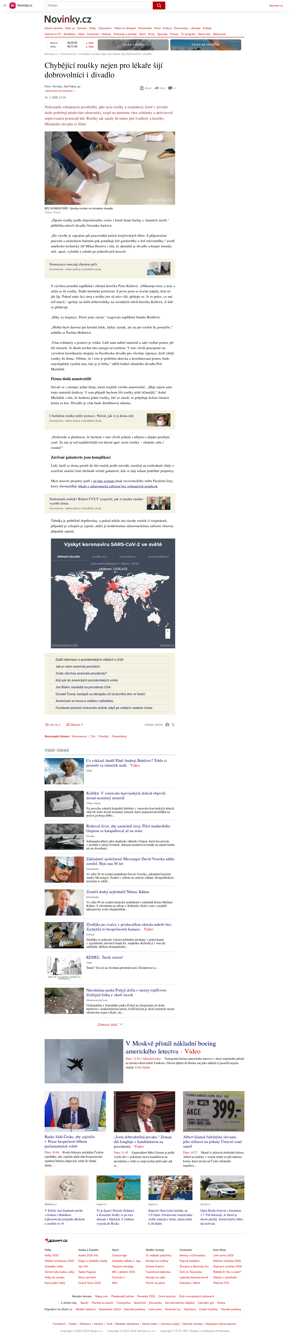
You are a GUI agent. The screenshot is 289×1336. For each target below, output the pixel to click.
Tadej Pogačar (87, 1271)
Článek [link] (52, 142)
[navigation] (5, 5)
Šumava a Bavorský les (194, 1266)
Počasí (174, 34)
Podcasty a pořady (125, 34)
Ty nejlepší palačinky (158, 1255)
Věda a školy (93, 803)
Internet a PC (53, 34)
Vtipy (89, 770)
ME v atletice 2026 (123, 1271)
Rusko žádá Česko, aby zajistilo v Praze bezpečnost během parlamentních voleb (70, 1141)
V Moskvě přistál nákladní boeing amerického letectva (171, 1046)
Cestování (93, 34)
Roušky (104, 736)
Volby (92, 28)
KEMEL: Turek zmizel (104, 957)
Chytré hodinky (208, 1309)
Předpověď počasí (122, 1296)
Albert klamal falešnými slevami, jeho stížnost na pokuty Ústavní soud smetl (212, 1141)
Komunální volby (55, 1282)
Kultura (167, 28)
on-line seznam (103, 480)
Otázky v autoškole (225, 1277)
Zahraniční (105, 28)
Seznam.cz (276, 5)
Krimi (157, 28)
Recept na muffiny (157, 1260)
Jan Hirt (83, 1266)
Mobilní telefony (86, 1309)
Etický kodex (150, 1323)
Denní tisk (204, 34)
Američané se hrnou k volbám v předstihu (84, 701)
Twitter (72, 1323)
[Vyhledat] (159, 5)
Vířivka (221, 1302)
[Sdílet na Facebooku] (167, 725)
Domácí (82, 28)
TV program (188, 34)
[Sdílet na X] (173, 725)
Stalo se (70, 28)
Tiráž (109, 1323)
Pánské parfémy (231, 1309)
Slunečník (140, 1302)
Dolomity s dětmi (189, 1282)
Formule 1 (118, 1277)
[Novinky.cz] (68, 20)
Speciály (162, 34)
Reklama (85, 1323)
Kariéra (98, 1323)
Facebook (59, 1323)
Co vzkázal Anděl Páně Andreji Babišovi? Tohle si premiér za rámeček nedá (126, 763)
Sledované (219, 34)
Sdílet (162, 88)
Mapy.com (101, 1296)
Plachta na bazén (102, 1302)
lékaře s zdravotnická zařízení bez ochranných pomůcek (117, 486)
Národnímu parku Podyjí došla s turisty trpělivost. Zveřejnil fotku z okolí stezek (126, 992)
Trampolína (123, 1302)
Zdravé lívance (155, 1266)
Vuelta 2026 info (88, 1255)
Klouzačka (155, 1302)
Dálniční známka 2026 (227, 1260)
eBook (148, 88)
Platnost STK (221, 1282)
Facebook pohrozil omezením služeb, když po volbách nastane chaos (104, 708)
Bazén (84, 1302)
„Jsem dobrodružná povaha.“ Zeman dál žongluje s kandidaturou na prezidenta (143, 1141)
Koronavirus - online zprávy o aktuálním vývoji (75, 269)
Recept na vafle (155, 1277)
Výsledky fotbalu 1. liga (126, 1260)
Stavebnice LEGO (110, 1309)
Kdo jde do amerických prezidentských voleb (87, 680)
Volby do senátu (54, 1277)
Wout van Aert (87, 1277)
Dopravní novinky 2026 (227, 1266)
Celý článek (142, 1067)
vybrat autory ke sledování (59, 91)
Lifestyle (195, 28)
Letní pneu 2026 (223, 1255)
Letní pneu (155, 1309)
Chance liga (119, 1255)
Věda (81, 34)
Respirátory (119, 736)
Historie (106, 34)
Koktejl (207, 28)
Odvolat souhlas (192, 1323)
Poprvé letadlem (189, 1260)
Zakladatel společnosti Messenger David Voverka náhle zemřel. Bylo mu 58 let (130, 861)
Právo (48, 86)
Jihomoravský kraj (96, 1000)
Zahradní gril (206, 1302)
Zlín (93, 736)
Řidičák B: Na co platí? (227, 1271)
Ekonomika (181, 28)
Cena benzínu (167, 1296)
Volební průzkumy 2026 (59, 1260)
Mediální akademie (127, 1323)
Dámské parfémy (134, 1309)
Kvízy (151, 34)
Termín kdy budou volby (59, 1271)
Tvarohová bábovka (158, 1271)
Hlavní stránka (54, 28)
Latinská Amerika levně (193, 1277)
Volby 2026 (51, 1255)
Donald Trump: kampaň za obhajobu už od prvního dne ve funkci (100, 694)
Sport (142, 34)
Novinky (57, 86)
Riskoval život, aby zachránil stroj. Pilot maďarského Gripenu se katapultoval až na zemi (128, 828)
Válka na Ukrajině (125, 28)
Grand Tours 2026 (89, 1282)
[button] (110, 168)
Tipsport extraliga (122, 1266)
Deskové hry (172, 1309)
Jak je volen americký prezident (77, 666)
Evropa (90, 836)
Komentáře (145, 28)
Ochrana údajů (170, 1323)
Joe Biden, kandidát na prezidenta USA (83, 687)
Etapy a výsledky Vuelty (92, 1260)
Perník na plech (155, 1282)
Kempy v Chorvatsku (192, 1255)
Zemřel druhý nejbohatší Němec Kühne (117, 891)
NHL (115, 1282)
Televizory (190, 1309)
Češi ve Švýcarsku (190, 1271)
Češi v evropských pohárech (196, 1296)
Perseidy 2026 (146, 1296)
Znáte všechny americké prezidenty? (81, 673)
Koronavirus (79, 736)
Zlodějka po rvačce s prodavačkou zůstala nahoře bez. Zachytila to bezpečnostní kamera (129, 927)
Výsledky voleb (54, 1266)
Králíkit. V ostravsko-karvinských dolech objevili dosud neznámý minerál (126, 795)
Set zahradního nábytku (180, 1302)
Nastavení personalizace (221, 1323)
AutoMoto (69, 34)
